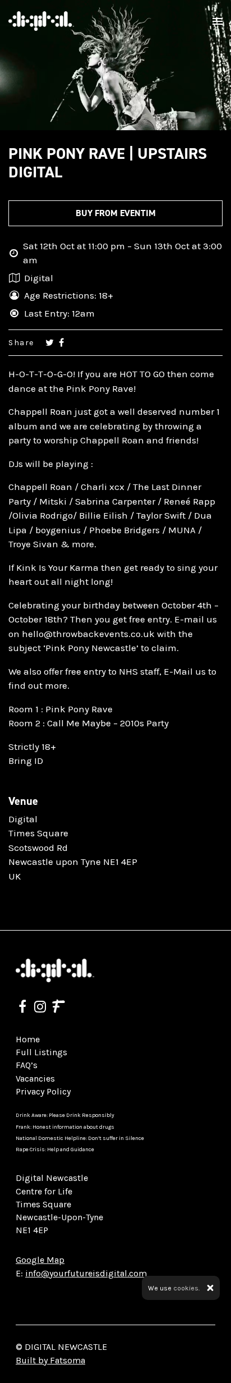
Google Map (40, 1259)
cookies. (186, 1288)
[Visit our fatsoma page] (58, 1008)
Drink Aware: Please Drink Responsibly (65, 1115)
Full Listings (41, 1052)
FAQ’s (27, 1065)
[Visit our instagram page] (40, 1008)
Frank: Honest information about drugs (65, 1127)
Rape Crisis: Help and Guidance (55, 1149)
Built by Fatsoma (50, 1360)
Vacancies (35, 1078)
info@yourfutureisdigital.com (86, 1273)
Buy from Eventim (116, 213)
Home (28, 1039)
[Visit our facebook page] (61, 342)
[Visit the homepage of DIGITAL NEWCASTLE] (41, 21)
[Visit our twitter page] (49, 342)
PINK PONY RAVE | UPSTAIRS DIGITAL (107, 163)
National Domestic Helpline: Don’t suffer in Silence (80, 1138)
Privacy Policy (43, 1091)
